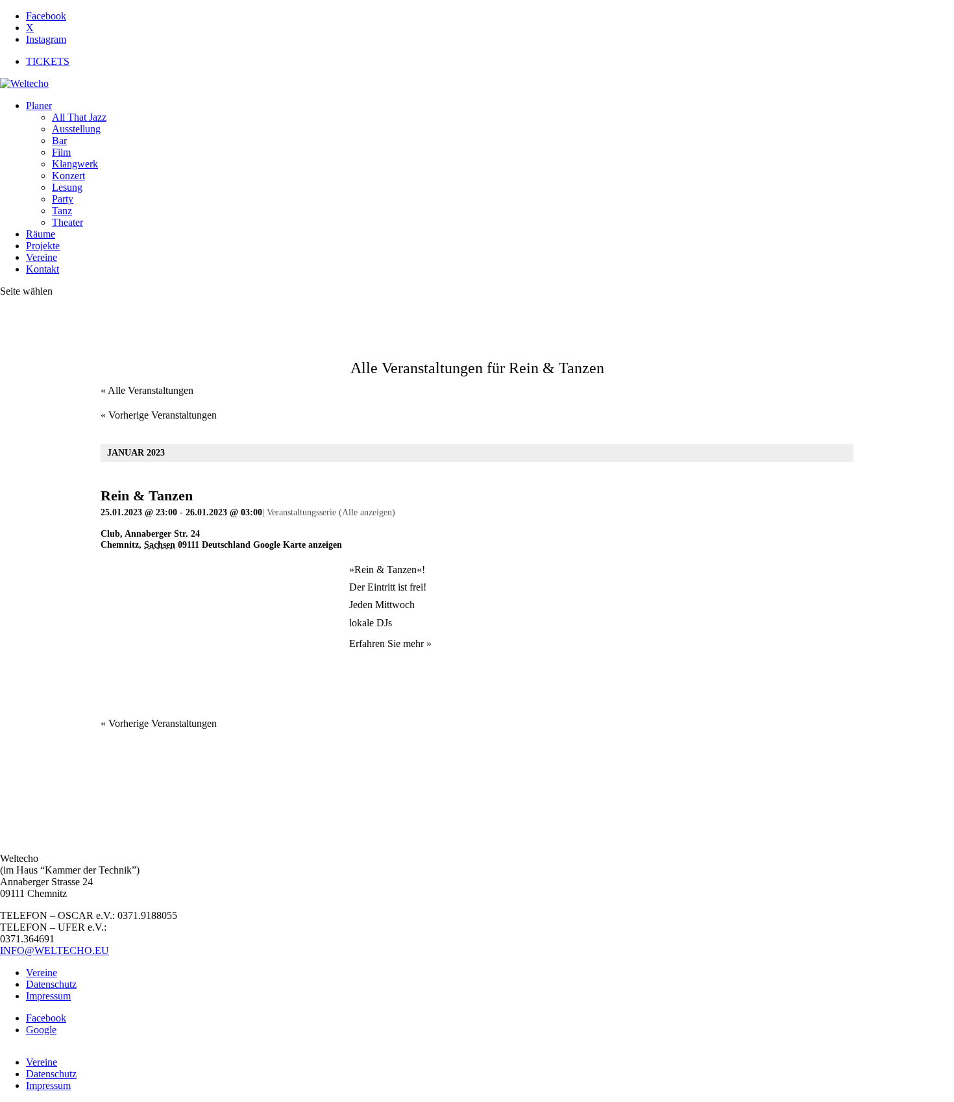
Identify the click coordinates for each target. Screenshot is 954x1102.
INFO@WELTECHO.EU (54, 950)
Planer (39, 105)
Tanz (62, 210)
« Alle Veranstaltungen (147, 390)
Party (62, 198)
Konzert (68, 175)
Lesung (67, 187)
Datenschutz (51, 984)
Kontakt (42, 269)
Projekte (43, 245)
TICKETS (47, 61)
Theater (67, 222)
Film (61, 152)
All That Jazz (79, 117)
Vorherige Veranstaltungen (159, 415)
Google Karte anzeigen (297, 545)
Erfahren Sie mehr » (390, 643)
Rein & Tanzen (147, 495)
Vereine (41, 257)
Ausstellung (76, 128)
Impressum (48, 995)
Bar (59, 140)
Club (110, 534)
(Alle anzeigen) (367, 512)
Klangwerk (75, 163)
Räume (40, 233)
